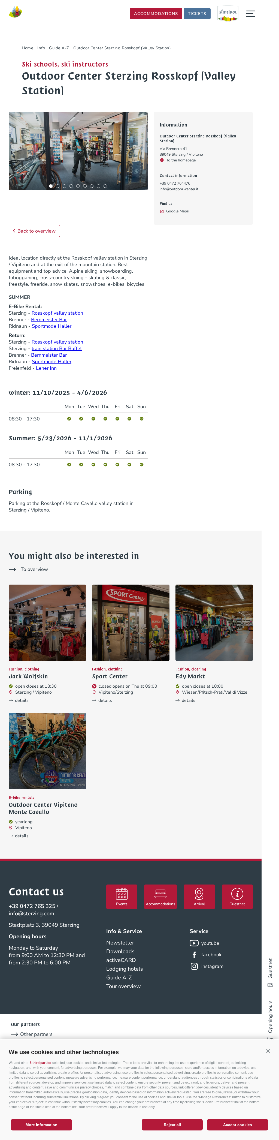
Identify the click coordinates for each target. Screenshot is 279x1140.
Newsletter (120, 942)
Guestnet (270, 968)
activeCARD (121, 960)
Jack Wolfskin (28, 676)
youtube (210, 943)
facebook (211, 954)
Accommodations (156, 13)
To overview (34, 569)
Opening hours (270, 1016)
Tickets (197, 13)
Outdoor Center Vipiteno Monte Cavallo (43, 808)
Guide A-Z (119, 977)
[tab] (51, 186)
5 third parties (40, 1063)
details (22, 700)
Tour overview (123, 986)
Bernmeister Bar (49, 319)
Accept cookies (237, 1125)
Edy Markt (190, 676)
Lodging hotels (124, 969)
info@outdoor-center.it (179, 189)
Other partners (36, 1034)
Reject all (172, 1125)
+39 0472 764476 (175, 183)
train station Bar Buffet (57, 348)
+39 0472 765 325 (32, 906)
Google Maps (177, 211)
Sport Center (110, 676)
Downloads (120, 951)
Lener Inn (46, 368)
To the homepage (181, 160)
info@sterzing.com (31, 913)
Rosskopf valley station (57, 313)
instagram (212, 966)
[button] (268, 1051)
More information (41, 1125)
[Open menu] (250, 13)
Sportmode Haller (51, 326)
